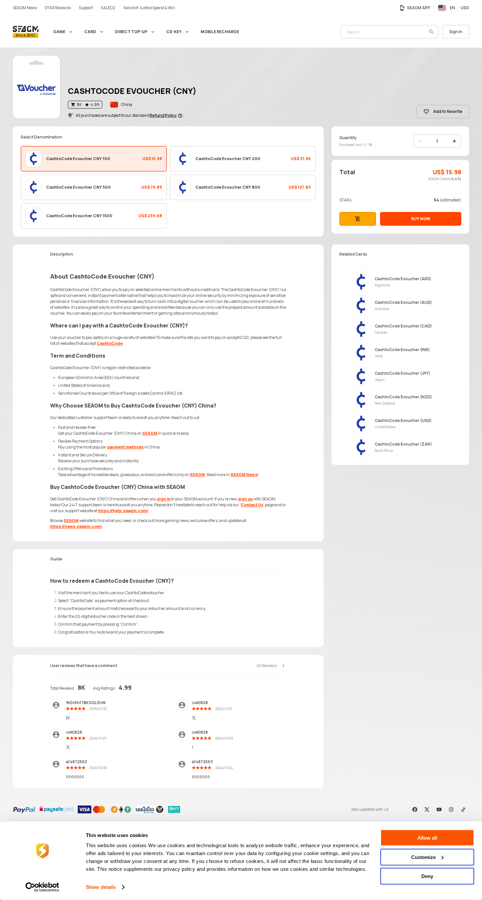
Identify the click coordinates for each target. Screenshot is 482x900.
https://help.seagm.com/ (123, 510)
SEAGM (149, 433)
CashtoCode (110, 343)
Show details (101, 887)
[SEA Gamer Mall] (25, 32)
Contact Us (252, 505)
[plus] (454, 141)
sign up (245, 499)
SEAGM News (244, 474)
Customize (423, 857)
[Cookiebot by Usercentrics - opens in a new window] (42, 887)
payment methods (125, 447)
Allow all (427, 838)
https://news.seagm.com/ (76, 526)
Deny (427, 876)
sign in (164, 499)
